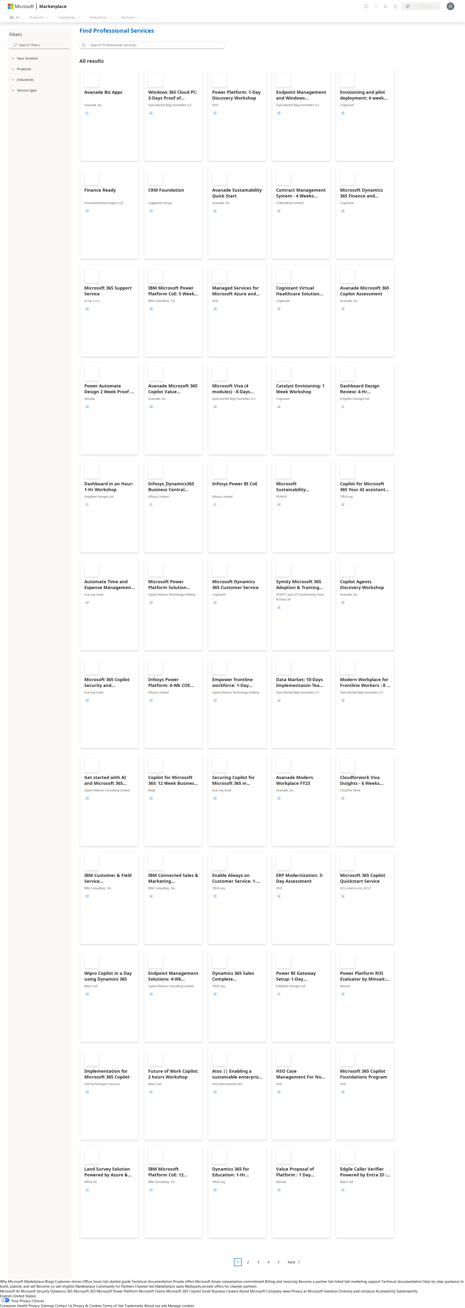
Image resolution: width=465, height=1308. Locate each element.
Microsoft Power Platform (117, 1291)
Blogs (49, 1281)
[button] (83, 45)
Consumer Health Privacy (20, 1305)
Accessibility (385, 1291)
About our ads (155, 1305)
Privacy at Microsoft (307, 1291)
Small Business (213, 1291)
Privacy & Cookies (87, 1305)
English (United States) (18, 1295)
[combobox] (153, 45)
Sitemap (47, 1305)
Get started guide (117, 1281)
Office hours (92, 1281)
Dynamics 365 (61, 1291)
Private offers (183, 1281)
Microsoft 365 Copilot (183, 1291)
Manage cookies (181, 1305)
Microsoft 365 (85, 1291)
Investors (331, 1291)
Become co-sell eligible (55, 1286)
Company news (278, 1291)
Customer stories (68, 1281)
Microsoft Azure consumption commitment (230, 1281)
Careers (232, 1291)
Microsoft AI (10, 1291)
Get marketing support (362, 1281)
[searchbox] (44, 44)
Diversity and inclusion (357, 1291)
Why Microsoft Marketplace (22, 1281)
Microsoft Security (35, 1291)
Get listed (335, 1281)
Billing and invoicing (281, 1281)
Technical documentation (152, 1281)
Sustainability (407, 1291)
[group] (87, 113)
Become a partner (313, 1281)
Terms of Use (113, 1305)
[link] (109, 115)
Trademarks (133, 1305)
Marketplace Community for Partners (104, 1286)
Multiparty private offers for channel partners (220, 1286)
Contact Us (63, 1305)
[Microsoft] (21, 6)
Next (291, 1262)
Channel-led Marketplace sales (159, 1286)
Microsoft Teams (152, 1291)
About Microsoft (252, 1291)
